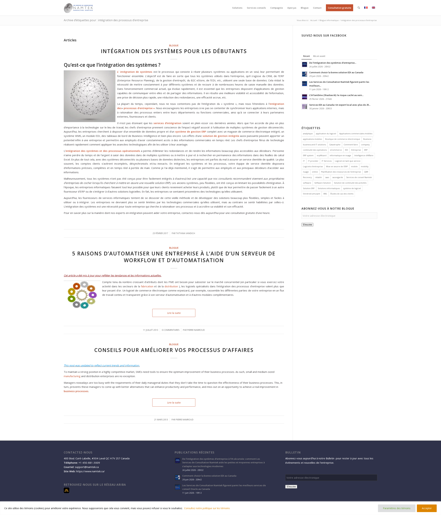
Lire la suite (174, 313)
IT (304, 161)
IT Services (327, 161)
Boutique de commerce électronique (342, 139)
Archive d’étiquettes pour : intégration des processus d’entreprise (106, 20)
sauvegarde (337, 177)
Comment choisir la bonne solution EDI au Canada (336, 72)
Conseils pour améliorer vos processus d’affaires (174, 350)
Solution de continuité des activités (350, 182)
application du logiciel (326, 133)
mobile (354, 166)
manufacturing (72, 376)
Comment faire (351, 144)
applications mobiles (312, 139)
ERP (366, 150)
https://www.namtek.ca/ (90, 471)
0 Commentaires (170, 330)
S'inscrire (307, 224)
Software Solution (322, 182)
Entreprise (356, 150)
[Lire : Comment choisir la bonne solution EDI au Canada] (304, 74)
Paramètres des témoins (397, 508)
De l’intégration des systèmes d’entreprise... (332, 62)
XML (325, 193)
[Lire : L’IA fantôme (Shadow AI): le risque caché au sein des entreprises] (304, 97)
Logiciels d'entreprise (313, 166)
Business (367, 139)
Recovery (307, 177)
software (307, 182)
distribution (171, 286)
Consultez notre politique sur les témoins (207, 508)
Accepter (427, 508)
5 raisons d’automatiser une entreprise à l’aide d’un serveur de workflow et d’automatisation (173, 257)
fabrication (147, 286)
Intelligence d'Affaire (363, 155)
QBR (366, 171)
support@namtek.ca (87, 467)
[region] (220, 508)
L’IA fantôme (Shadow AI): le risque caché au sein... (336, 95)
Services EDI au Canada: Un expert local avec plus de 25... (339, 104)
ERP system (308, 155)
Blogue (173, 45)
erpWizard (321, 155)
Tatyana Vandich (185, 233)
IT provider (313, 161)
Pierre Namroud (196, 330)
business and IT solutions (314, 144)
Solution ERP (309, 188)
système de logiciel (352, 188)
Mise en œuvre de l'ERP (337, 166)
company (365, 144)
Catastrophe (334, 144)
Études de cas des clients (341, 193)
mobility (364, 166)
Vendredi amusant (311, 193)
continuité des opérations (315, 150)
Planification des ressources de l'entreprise (341, 171)
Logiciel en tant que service (347, 161)
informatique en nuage (340, 155)
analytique (308, 133)
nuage (306, 171)
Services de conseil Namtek (359, 177)
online (315, 171)
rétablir (318, 177)
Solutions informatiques (329, 188)
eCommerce (336, 150)
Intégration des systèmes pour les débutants (174, 51)
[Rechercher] (358, 8)
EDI (346, 150)
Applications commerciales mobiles (355, 133)
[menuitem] (237, 8)
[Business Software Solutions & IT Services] (78, 8)
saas (327, 177)
